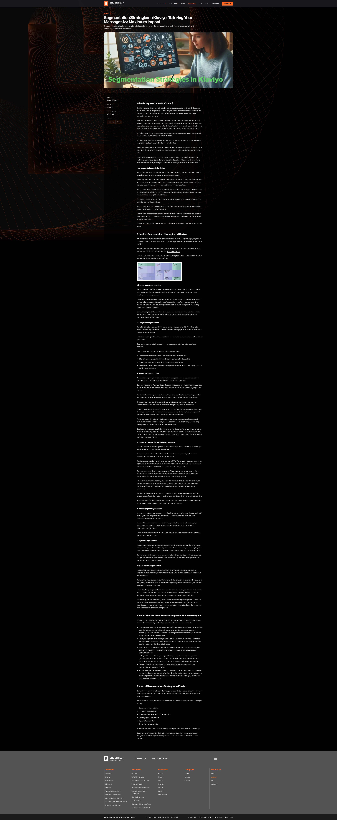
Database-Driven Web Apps (141, 804)
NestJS (160, 788)
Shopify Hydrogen (138, 797)
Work (183, 3)
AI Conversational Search (140, 788)
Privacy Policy (218, 817)
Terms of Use (229, 817)
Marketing (111, 122)
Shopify (160, 774)
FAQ (200, 3)
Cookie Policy (192, 817)
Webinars (214, 784)
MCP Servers (136, 801)
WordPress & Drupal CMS (140, 781)
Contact (227, 3)
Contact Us (140, 758)
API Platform (162, 795)
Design (107, 777)
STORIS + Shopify (138, 777)
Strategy (108, 774)
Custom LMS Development (141, 808)
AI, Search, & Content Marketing (116, 802)
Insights (192, 3)
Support (108, 788)
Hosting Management (112, 805)
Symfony (161, 791)
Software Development (113, 795)
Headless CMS (137, 784)
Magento (161, 777)
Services (161, 3)
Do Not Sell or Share (205, 817)
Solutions (174, 3)
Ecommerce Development (114, 798)
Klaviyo (119, 122)
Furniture (135, 774)
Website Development (112, 791)
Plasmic (160, 784)
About (207, 3)
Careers (215, 3)
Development (110, 781)
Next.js (160, 781)
